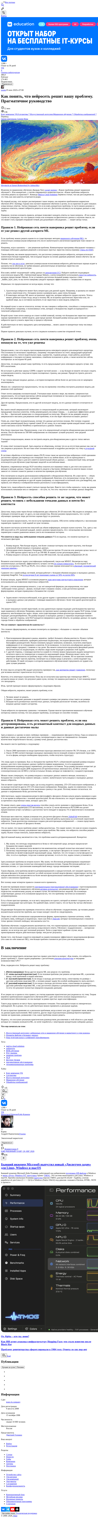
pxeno (3, 90)
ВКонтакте (5, 1114)
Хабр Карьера (24, 1114)
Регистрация (11, 1446)
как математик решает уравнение (70, 670)
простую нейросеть (87, 275)
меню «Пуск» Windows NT (14, 1175)
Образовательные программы (19, 1501)
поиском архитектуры (63, 958)
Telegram (14, 1114)
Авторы (9, 1464)
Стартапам (10, 1504)
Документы (11, 1481)
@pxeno (22, 1134)
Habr (15, 1516)
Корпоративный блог (15, 1495)
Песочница (11, 1466)
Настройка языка (8, 1513)
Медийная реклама (14, 1497)
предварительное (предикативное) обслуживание (56, 887)
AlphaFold (72, 816)
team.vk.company (13, 1402)
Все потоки (10, 2)
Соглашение (11, 1484)
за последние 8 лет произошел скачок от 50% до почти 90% (48, 575)
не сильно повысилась (64, 564)
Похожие (20, 1367)
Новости (10, 1457)
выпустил (38, 1178)
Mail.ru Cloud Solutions (47, 194)
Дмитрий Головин (14, 1435)
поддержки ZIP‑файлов (76, 1173)
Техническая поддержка (26, 1513)
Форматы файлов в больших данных (22, 1035)
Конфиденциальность (15, 1486)
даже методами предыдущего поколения (65, 580)
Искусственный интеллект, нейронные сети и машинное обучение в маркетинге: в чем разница (48, 1033)
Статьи (9, 1454)
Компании (10, 1461)
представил (32, 1175)
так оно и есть (18, 263)
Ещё (9, 1356)
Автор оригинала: (14, 119)
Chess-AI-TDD (86, 250)
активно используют (49, 889)
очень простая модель (30, 805)
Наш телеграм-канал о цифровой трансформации (27, 1037)
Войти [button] (4, 16)
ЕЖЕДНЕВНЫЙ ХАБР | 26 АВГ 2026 (17, 1151)
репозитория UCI (52, 273)
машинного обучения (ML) (72, 238)
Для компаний (12, 1479)
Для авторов (11, 1477)
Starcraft (56, 919)
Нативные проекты (14, 1499)
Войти (9, 1444)
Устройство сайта (13, 1474)
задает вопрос (51, 190)
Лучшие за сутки (8, 1367)
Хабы (8, 1459)
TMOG (47, 1175)
